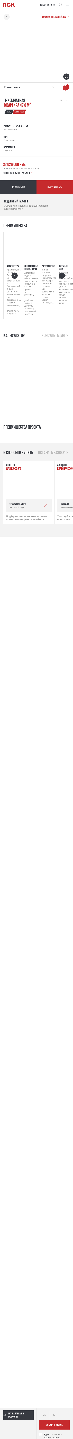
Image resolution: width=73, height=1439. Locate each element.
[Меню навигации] (67, 5)
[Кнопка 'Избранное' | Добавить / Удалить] (61, 100)
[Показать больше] (67, 100)
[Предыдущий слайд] (15, 276)
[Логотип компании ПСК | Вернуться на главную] (9, 5)
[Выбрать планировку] (53, 87)
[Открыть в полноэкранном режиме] (66, 76)
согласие (54, 1434)
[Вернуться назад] (7, 17)
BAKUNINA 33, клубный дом (54, 16)
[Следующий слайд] (62, 276)
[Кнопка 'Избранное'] (60, 5)
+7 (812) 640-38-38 (46, 4)
